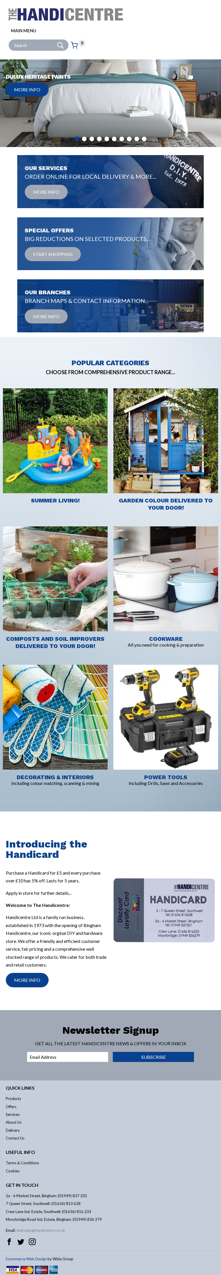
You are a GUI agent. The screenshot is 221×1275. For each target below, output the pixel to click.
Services (13, 1114)
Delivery (13, 1130)
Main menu (23, 30)
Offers (11, 1106)
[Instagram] (32, 1241)
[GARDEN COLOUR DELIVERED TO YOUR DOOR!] (165, 384)
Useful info (20, 1152)
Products (13, 1098)
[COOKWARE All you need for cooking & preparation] (165, 523)
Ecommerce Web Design (26, 1259)
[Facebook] (9, 1241)
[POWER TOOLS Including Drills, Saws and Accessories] (165, 661)
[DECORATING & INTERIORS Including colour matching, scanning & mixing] (55, 661)
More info (46, 192)
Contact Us (15, 1138)
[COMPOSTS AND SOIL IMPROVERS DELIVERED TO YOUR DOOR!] (55, 523)
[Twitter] (20, 1241)
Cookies (13, 1171)
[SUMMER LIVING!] (55, 384)
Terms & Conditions (22, 1163)
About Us (14, 1122)
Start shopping (53, 254)
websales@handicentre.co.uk (40, 1230)
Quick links (20, 1088)
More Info (27, 89)
